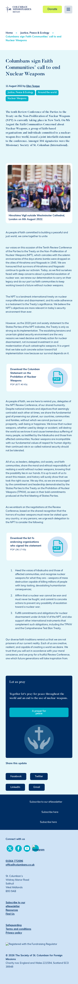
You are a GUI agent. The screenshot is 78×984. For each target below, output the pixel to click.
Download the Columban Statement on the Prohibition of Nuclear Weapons (25, 377)
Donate (52, 9)
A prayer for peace (39, 712)
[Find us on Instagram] (35, 848)
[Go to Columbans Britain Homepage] (18, 6)
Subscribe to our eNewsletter (46, 802)
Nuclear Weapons (17, 98)
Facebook (16, 776)
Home (9, 33)
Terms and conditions (18, 929)
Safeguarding (14, 925)
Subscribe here (49, 812)
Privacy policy (14, 933)
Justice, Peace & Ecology (34, 33)
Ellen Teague (33, 86)
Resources (12, 910)
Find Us (10, 914)
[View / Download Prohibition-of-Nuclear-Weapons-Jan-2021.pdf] (58, 378)
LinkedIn (15, 787)
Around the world (47, 92)
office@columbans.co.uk (20, 865)
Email (37, 787)
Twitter (39, 776)
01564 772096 (14, 861)
